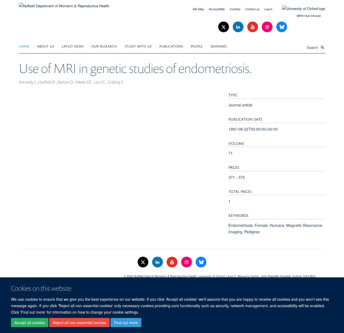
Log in (268, 9)
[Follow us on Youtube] (253, 27)
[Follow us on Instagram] (268, 27)
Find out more (126, 322)
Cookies (235, 9)
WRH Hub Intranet (309, 15)
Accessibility (217, 9)
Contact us (252, 9)
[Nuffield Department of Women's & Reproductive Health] (64, 3)
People (197, 45)
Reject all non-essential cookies (79, 322)
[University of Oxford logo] (299, 8)
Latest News (73, 45)
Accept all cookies (30, 322)
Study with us (138, 45)
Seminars (218, 45)
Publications (171, 45)
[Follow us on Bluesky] (281, 27)
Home (24, 45)
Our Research (104, 45)
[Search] (322, 47)
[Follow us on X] (224, 27)
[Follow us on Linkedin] (239, 27)
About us (45, 45)
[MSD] (67, 274)
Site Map (198, 9)
